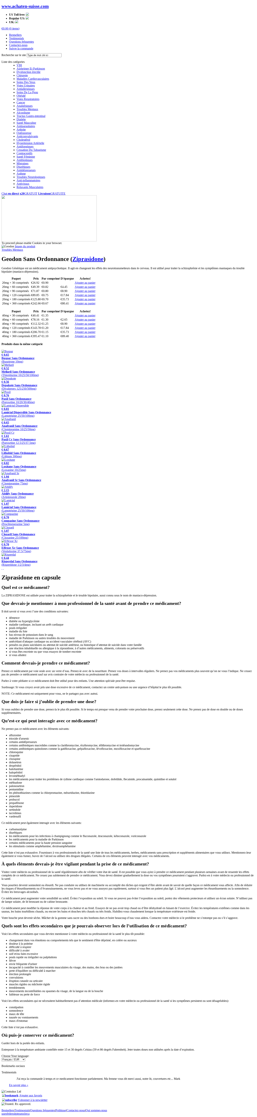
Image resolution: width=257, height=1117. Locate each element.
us (3, 1113)
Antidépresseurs (26, 170)
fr (8, 1113)
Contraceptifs (24, 153)
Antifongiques (25, 146)
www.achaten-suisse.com (25, 6)
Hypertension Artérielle (30, 143)
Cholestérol (23, 139)
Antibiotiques (25, 160)
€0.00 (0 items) (10, 28)
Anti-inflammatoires (28, 180)
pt (17, 1113)
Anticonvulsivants (27, 136)
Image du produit (25, 246)
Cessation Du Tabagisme (31, 149)
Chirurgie (22, 75)
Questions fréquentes (21, 41)
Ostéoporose (24, 133)
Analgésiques (25, 105)
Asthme (21, 173)
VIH (19, 65)
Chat (10, 193)
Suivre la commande (21, 48)
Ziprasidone (87, 258)
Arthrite (21, 129)
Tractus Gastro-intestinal (31, 116)
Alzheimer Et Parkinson (31, 68)
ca (28, 1113)
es (13, 1113)
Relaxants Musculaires (30, 187)
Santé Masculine (26, 122)
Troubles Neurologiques (31, 177)
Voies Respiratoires (28, 99)
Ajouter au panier (85, 282)
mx (22, 1113)
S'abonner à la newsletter (32, 1100)
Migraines (22, 163)
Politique (61, 1110)
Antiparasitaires (26, 126)
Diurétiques (23, 166)
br (25, 1113)
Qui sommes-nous (96, 1110)
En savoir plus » (18, 1085)
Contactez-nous (18, 45)
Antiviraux (23, 183)
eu (19, 1113)
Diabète (21, 119)
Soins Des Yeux (26, 82)
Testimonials (16, 38)
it (15, 1113)
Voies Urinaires (26, 85)
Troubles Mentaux (27, 109)
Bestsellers (15, 34)
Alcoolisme (23, 112)
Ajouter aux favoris (30, 1095)
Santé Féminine (26, 156)
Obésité (21, 95)
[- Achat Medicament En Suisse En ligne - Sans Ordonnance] (10, 1095)
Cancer (21, 102)
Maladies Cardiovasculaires (33, 78)
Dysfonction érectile (28, 72)
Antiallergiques (26, 88)
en (5, 1113)
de (10, 1113)
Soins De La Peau (27, 92)
